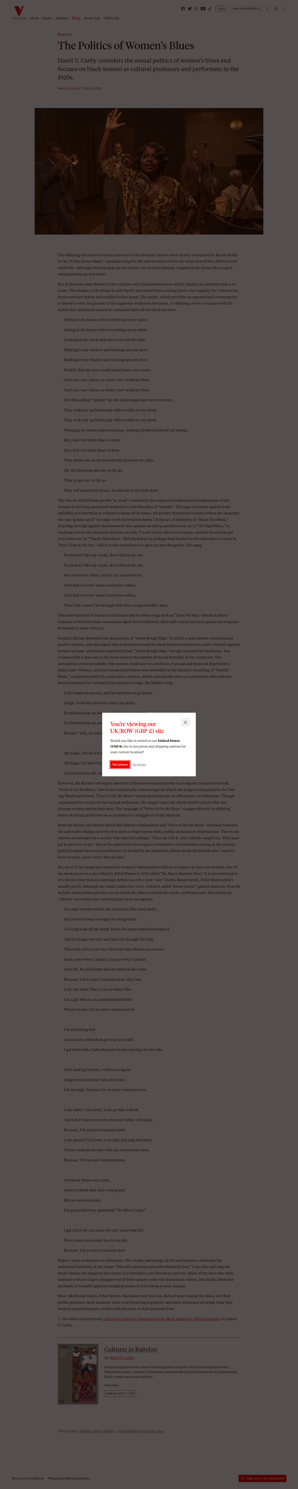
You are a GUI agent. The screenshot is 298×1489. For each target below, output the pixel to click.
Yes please (120, 764)
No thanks (139, 764)
